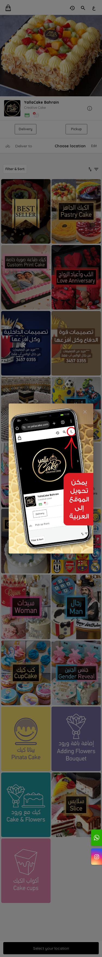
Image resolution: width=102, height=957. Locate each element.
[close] (85, 412)
